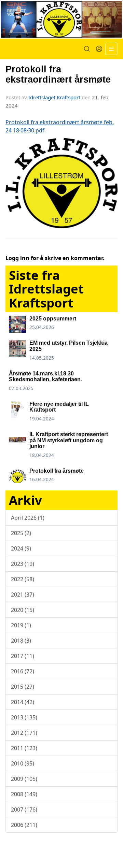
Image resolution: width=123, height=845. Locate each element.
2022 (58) (22, 579)
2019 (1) (21, 625)
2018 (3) (21, 640)
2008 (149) (24, 794)
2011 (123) (24, 748)
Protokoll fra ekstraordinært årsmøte (58, 74)
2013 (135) (24, 717)
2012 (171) (24, 732)
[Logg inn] (99, 49)
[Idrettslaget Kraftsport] (61, 19)
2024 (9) (21, 548)
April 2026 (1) (27, 517)
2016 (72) (22, 671)
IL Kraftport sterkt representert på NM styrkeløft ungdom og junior (68, 440)
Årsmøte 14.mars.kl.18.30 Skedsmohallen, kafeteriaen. (45, 377)
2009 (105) (24, 779)
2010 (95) (22, 763)
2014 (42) (22, 702)
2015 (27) (22, 686)
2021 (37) (22, 594)
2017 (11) (22, 656)
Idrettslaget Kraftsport (54, 97)
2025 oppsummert (52, 318)
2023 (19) (22, 564)
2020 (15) (22, 610)
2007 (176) (24, 809)
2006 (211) (24, 825)
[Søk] (87, 49)
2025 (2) (21, 533)
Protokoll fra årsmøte (56, 471)
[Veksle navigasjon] (111, 49)
